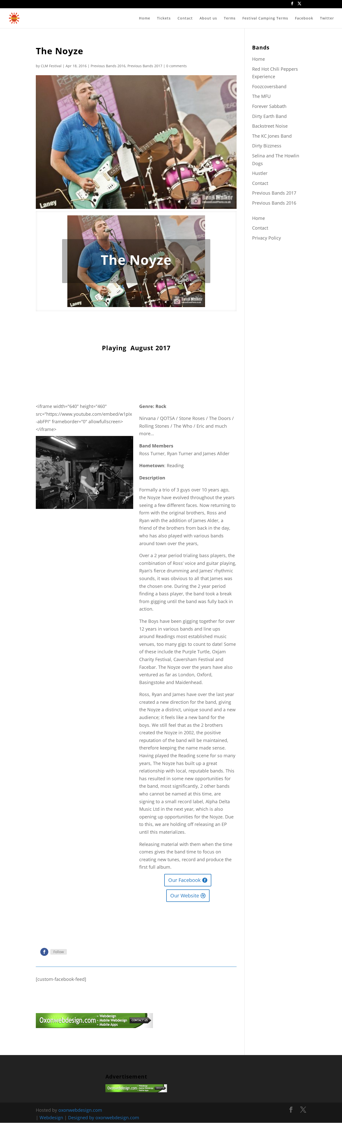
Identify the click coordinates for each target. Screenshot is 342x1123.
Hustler (259, 173)
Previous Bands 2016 (108, 65)
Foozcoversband (269, 86)
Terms (230, 18)
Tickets (164, 18)
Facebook (304, 18)
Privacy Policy (266, 238)
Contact (185, 18)
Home (144, 18)
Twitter (327, 18)
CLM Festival (51, 65)
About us (208, 18)
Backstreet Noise (270, 126)
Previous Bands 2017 (144, 65)
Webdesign (51, 1118)
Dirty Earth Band (269, 116)
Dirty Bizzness (266, 146)
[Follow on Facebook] (44, 952)
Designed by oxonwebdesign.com (103, 1118)
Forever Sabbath (269, 106)
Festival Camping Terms (265, 18)
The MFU (261, 96)
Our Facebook (184, 880)
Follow (58, 951)
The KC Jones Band (272, 136)
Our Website (184, 895)
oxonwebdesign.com (80, 1110)
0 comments (176, 65)
